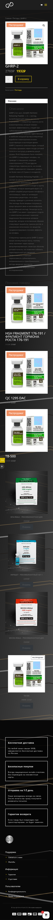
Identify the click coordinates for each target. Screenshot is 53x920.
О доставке (12, 879)
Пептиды (16, 18)
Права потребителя (16, 896)
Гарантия (12, 874)
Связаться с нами (15, 857)
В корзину (23, 79)
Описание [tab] (12, 101)
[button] (44, 25)
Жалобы (11, 862)
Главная (8, 18)
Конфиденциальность (17, 891)
